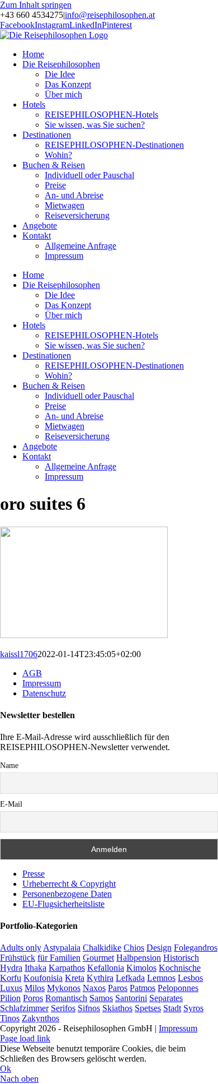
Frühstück (17, 957)
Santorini (131, 998)
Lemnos (161, 978)
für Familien (58, 957)
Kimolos (141, 968)
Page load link (25, 1038)
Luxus (11, 988)
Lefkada (130, 978)
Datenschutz (44, 693)
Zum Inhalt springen (36, 5)
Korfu (10, 978)
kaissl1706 (18, 654)
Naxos (94, 988)
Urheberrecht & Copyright (69, 883)
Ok (5, 1068)
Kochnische (180, 968)
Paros (117, 988)
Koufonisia (43, 978)
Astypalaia (61, 947)
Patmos (142, 988)
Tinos (10, 1018)
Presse (33, 873)
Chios (134, 947)
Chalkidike (102, 947)
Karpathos (67, 968)
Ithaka (35, 968)
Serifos (63, 1008)
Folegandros (195, 947)
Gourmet (98, 957)
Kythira (100, 978)
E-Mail (11, 804)
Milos (35, 988)
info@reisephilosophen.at (110, 15)
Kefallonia (105, 968)
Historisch (181, 957)
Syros (193, 1008)
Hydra (11, 968)
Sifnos (89, 1008)
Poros (33, 998)
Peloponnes (178, 988)
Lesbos (190, 978)
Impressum (41, 683)
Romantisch (66, 998)
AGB (32, 673)
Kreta (74, 978)
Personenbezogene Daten (67, 894)
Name (9, 765)
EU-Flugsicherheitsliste (63, 904)
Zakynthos (40, 1018)
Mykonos (63, 988)
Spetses (148, 1008)
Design (159, 947)
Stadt (172, 1008)
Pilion (10, 998)
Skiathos (117, 1008)
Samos (101, 998)
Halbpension (138, 957)
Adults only (20, 947)
